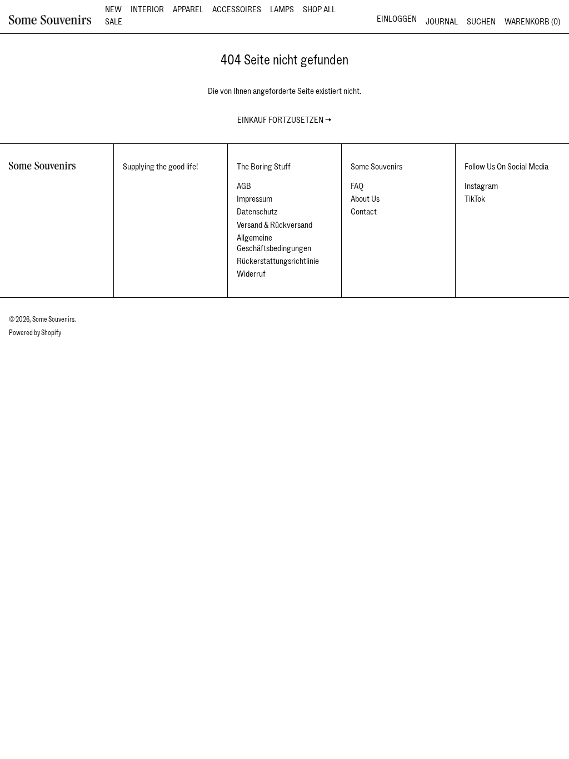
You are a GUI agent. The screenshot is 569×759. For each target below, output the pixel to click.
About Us (365, 198)
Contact (364, 211)
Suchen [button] (481, 22)
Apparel (188, 9)
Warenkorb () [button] (532, 22)
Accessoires (236, 9)
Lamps (282, 9)
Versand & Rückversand (274, 225)
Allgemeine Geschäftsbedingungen (274, 243)
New (113, 9)
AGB (244, 186)
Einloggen (397, 18)
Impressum (254, 198)
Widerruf (251, 273)
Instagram (481, 186)
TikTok (475, 199)
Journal (442, 22)
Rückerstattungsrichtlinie (278, 261)
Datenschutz (257, 211)
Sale (113, 22)
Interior (147, 9)
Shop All (319, 9)
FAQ (357, 186)
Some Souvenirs (53, 319)
